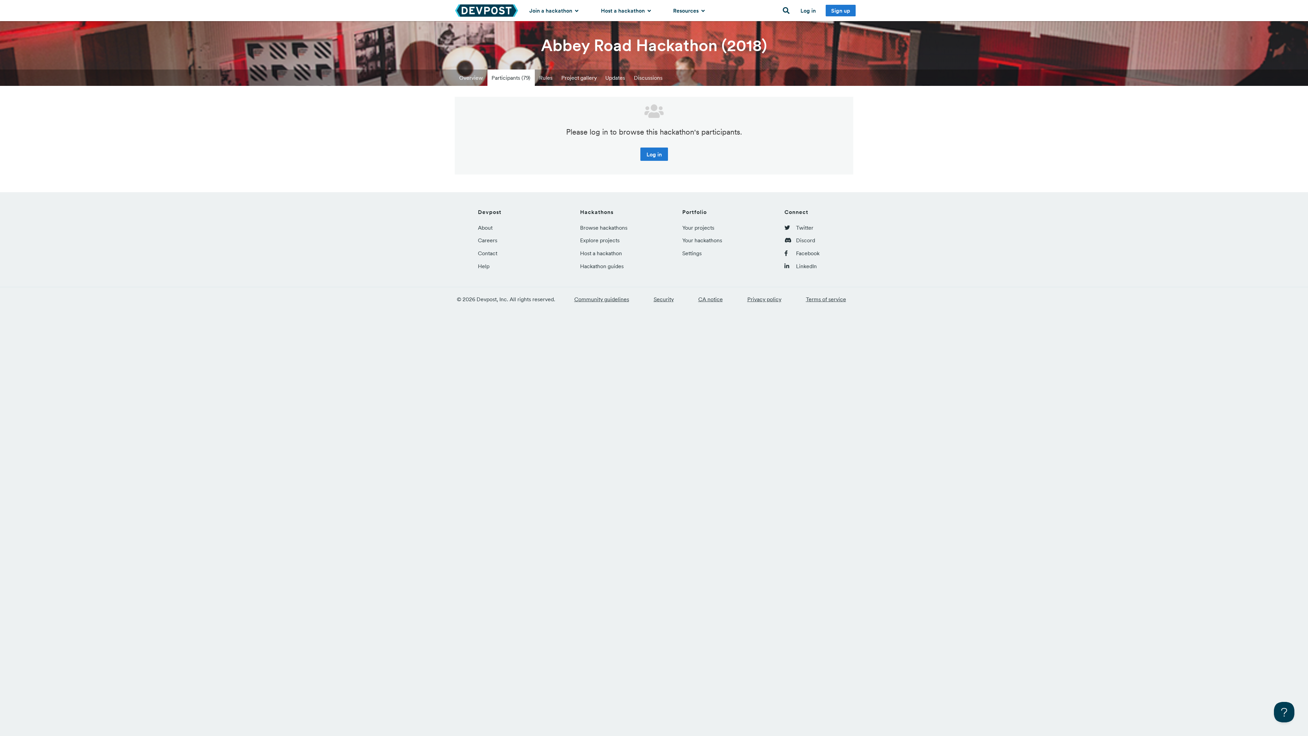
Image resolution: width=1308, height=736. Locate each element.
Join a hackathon (551, 10)
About (485, 227)
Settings (692, 253)
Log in (808, 10)
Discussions (648, 77)
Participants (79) (511, 77)
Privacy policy (764, 299)
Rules (545, 77)
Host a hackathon (623, 10)
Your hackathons (702, 240)
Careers (487, 240)
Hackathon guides (602, 266)
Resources (686, 10)
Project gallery (579, 77)
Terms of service (826, 299)
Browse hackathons (603, 227)
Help (483, 266)
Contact (487, 253)
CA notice (710, 299)
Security (664, 299)
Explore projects (600, 240)
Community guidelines (601, 299)
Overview (471, 77)
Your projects (698, 227)
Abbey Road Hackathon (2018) (654, 45)
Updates (615, 77)
